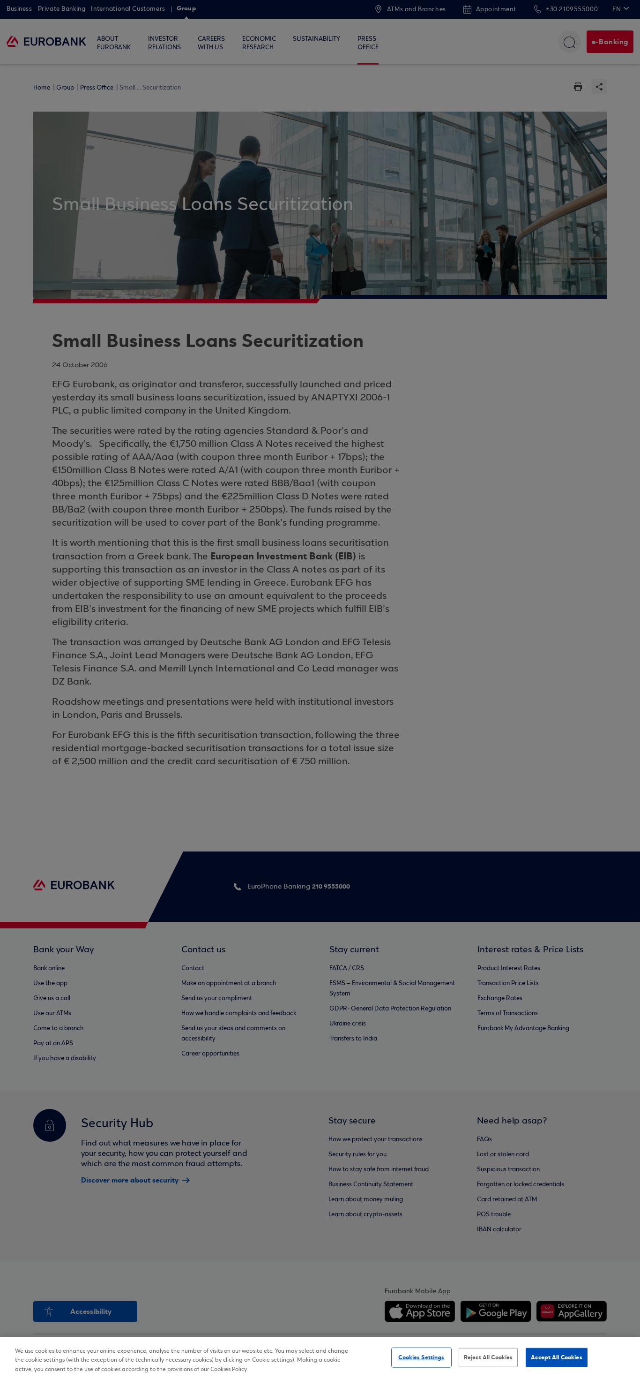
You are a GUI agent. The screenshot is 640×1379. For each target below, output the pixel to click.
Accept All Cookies (556, 1357)
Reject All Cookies (488, 1357)
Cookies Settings (421, 1357)
